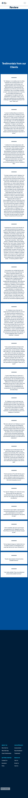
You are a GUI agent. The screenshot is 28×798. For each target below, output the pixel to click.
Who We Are (5, 748)
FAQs (3, 766)
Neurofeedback (18, 750)
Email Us (16, 763)
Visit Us (16, 766)
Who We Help (5, 750)
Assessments (17, 748)
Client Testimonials (6, 753)
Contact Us (4, 760)
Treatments (17, 753)
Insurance (4, 763)
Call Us (16, 760)
